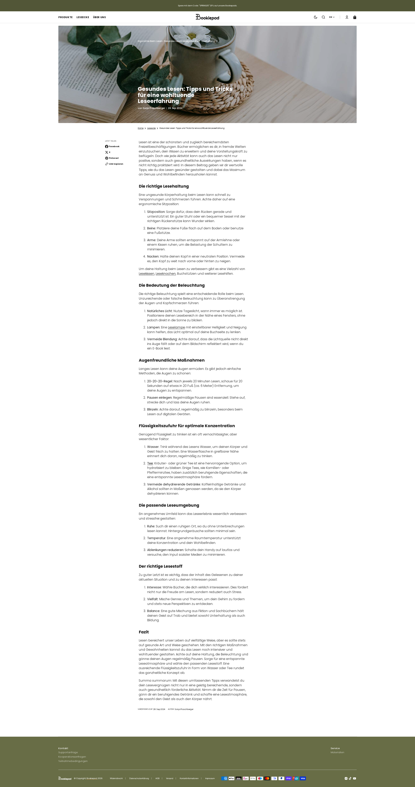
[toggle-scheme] (316, 17)
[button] (323, 17)
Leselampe (176, 327)
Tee (150, 463)
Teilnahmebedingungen (73, 761)
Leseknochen (166, 273)
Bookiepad (92, 778)
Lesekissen (146, 273)
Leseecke (151, 128)
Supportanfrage (68, 752)
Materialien (337, 752)
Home (140, 128)
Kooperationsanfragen (72, 756)
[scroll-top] (408, 780)
